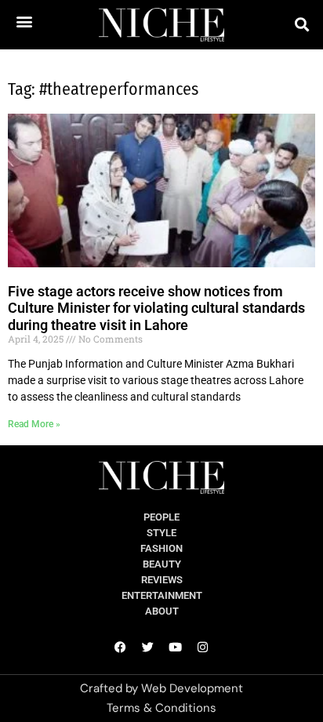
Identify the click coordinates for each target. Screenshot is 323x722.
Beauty (162, 564)
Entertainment (162, 595)
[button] (24, 21)
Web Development (192, 688)
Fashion (161, 548)
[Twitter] (148, 647)
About (162, 611)
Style (161, 533)
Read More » (34, 424)
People (161, 517)
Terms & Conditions (161, 708)
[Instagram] (203, 647)
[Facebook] (120, 647)
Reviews (162, 580)
